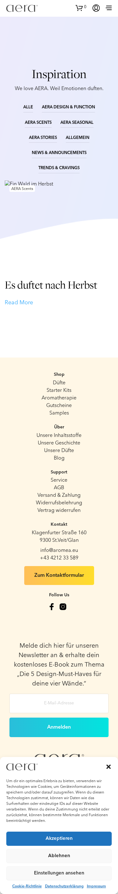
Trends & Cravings (59, 168)
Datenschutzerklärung (64, 886)
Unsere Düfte (59, 450)
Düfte (59, 383)
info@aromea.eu (59, 550)
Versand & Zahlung (59, 495)
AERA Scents (38, 123)
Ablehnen (59, 856)
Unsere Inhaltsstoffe (59, 435)
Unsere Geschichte (59, 443)
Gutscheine (59, 405)
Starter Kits (59, 390)
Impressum (96, 886)
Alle (28, 107)
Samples (59, 413)
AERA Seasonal (76, 123)
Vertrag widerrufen (59, 510)
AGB (59, 487)
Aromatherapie (59, 398)
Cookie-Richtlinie (27, 886)
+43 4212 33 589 (59, 558)
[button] (108, 767)
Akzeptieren (59, 838)
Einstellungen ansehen (59, 873)
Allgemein (77, 138)
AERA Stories (43, 138)
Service (59, 480)
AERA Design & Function (68, 107)
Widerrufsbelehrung (59, 503)
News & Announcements (59, 153)
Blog (59, 458)
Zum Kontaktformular (59, 575)
